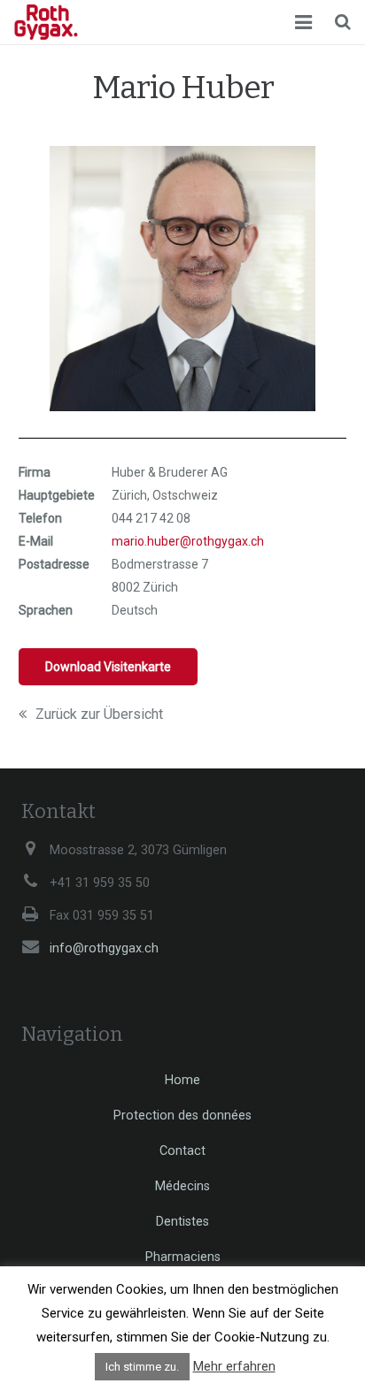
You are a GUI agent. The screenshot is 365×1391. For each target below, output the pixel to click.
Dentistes (182, 1221)
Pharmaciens (183, 1257)
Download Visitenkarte (108, 667)
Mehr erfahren (234, 1366)
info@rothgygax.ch (104, 948)
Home (182, 1080)
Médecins (182, 1186)
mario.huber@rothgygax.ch (188, 541)
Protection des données (182, 1115)
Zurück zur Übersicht (99, 714)
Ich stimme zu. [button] (142, 1366)
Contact (182, 1150)
